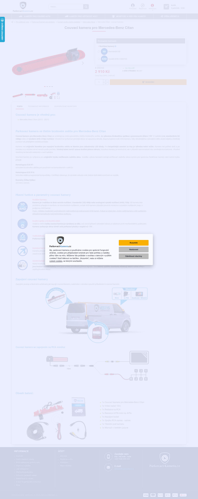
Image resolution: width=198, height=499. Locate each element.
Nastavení (133, 249)
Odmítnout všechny (133, 256)
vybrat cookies (55, 261)
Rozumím (134, 242)
